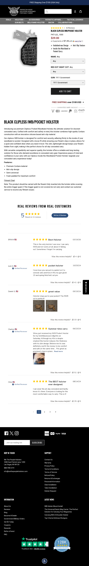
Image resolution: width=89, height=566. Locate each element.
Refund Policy (49, 475)
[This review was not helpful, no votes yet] (78, 256)
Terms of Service (50, 472)
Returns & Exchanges (52, 478)
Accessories (34, 20)
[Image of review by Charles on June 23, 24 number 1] (39, 358)
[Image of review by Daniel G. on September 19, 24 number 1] (39, 306)
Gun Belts (19, 22)
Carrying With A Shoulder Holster (56, 515)
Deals (8, 20)
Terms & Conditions (51, 469)
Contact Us (48, 460)
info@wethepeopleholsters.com (16, 471)
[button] (68, 41)
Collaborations (65, 22)
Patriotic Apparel (53, 20)
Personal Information (52, 482)
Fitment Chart (9, 180)
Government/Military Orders (14, 519)
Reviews (7, 509)
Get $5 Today (9, 522)
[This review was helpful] (74, 256)
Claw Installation (50, 485)
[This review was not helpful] (78, 282)
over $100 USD (66, 102)
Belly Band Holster (35, 22)
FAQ (5, 534)
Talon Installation (50, 488)
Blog (5, 512)
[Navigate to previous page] (33, 412)
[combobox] (58, 11)
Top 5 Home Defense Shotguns (55, 518)
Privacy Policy (49, 466)
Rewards (7, 528)
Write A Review (60, 215)
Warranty (47, 463)
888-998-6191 (9, 468)
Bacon (51, 22)
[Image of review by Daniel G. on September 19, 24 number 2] (51, 306)
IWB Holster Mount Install (53, 506)
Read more (58, 351)
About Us (7, 506)
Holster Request (50, 491)
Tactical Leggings (75, 20)
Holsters (19, 20)
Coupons (7, 525)
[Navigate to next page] (55, 412)
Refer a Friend (9, 531)
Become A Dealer (10, 516)
